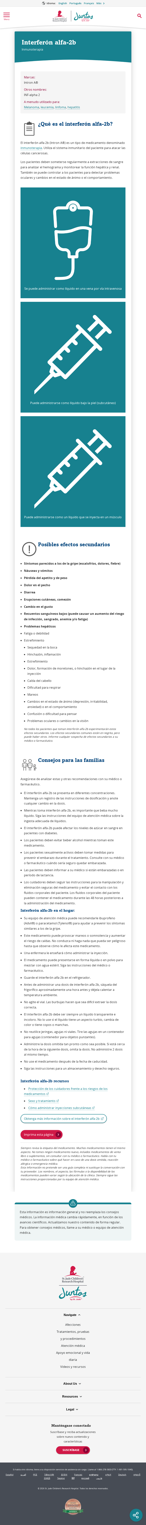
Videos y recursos (73, 1367)
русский (85, 1478)
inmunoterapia (31, 148)
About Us (70, 1383)
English (63, 3)
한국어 (64, 1474)
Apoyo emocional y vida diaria (73, 1356)
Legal (70, 1409)
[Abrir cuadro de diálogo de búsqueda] (139, 16)
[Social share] (136, 1515)
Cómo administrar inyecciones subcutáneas (61, 1108)
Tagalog (61, 1478)
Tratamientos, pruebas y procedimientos (73, 1335)
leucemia (47, 107)
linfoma (60, 107)
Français (89, 3)
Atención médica (73, 1346)
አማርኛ (108, 1474)
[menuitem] (73, 1450)
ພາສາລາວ (93, 1474)
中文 (35, 1474)
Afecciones (73, 1325)
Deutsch (122, 1474)
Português (75, 3)
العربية (23, 1474)
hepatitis (73, 107)
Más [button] (98, 3)
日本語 (47, 1478)
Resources (70, 1396)
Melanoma (31, 107)
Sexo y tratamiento (43, 1101)
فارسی (99, 1478)
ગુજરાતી (136, 1474)
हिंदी (73, 1478)
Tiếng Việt (49, 1474)
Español (9, 1474)
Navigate (70, 1315)
